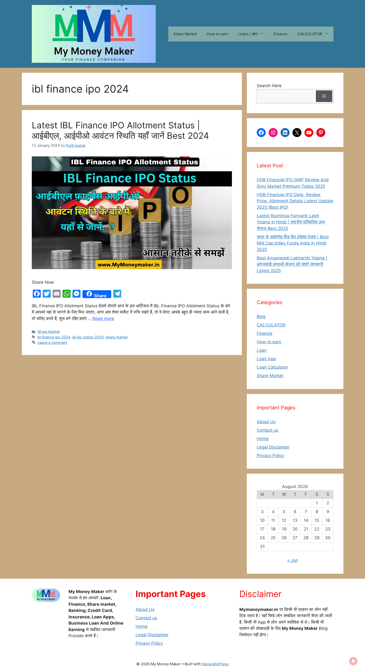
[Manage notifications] (353, 661)
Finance (281, 34)
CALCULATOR (309, 34)
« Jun (292, 560)
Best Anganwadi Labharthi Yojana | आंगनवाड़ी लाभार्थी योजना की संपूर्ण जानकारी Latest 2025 (292, 264)
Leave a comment (52, 342)
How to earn (217, 34)
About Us (266, 421)
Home (263, 438)
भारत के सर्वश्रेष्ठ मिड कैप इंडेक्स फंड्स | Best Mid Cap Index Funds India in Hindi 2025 (293, 243)
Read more (103, 318)
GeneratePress (215, 664)
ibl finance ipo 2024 (53, 337)
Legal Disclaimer (273, 447)
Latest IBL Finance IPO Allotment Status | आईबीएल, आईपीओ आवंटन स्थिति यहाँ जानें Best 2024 (120, 130)
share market (117, 337)
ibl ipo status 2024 (88, 337)
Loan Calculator (272, 367)
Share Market (185, 34)
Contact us (267, 430)
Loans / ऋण (247, 34)
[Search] (324, 96)
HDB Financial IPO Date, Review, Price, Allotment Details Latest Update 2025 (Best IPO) (295, 201)
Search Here (269, 85)
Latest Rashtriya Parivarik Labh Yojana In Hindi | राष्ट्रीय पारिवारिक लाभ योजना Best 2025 (291, 222)
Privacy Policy (270, 455)
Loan (262, 350)
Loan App (266, 358)
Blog (261, 316)
